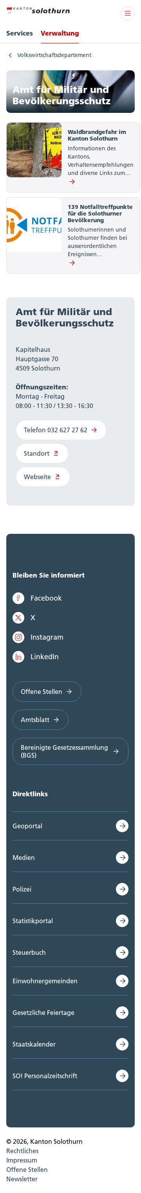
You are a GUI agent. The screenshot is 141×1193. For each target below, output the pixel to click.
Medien (24, 857)
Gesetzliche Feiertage (43, 1012)
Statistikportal (33, 921)
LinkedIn (45, 656)
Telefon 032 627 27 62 (55, 430)
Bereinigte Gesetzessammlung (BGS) (64, 751)
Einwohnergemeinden (45, 981)
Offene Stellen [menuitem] (27, 1169)
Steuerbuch (29, 952)
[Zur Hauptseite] (38, 9)
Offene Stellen (41, 691)
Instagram (47, 637)
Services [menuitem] (19, 33)
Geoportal (27, 826)
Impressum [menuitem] (21, 1160)
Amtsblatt (35, 720)
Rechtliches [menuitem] (22, 1151)
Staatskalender (34, 1044)
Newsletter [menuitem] (22, 1179)
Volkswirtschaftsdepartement (54, 55)
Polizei (22, 889)
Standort (36, 453)
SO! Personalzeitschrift (45, 1076)
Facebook (46, 598)
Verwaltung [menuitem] (60, 33)
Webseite (37, 477)
